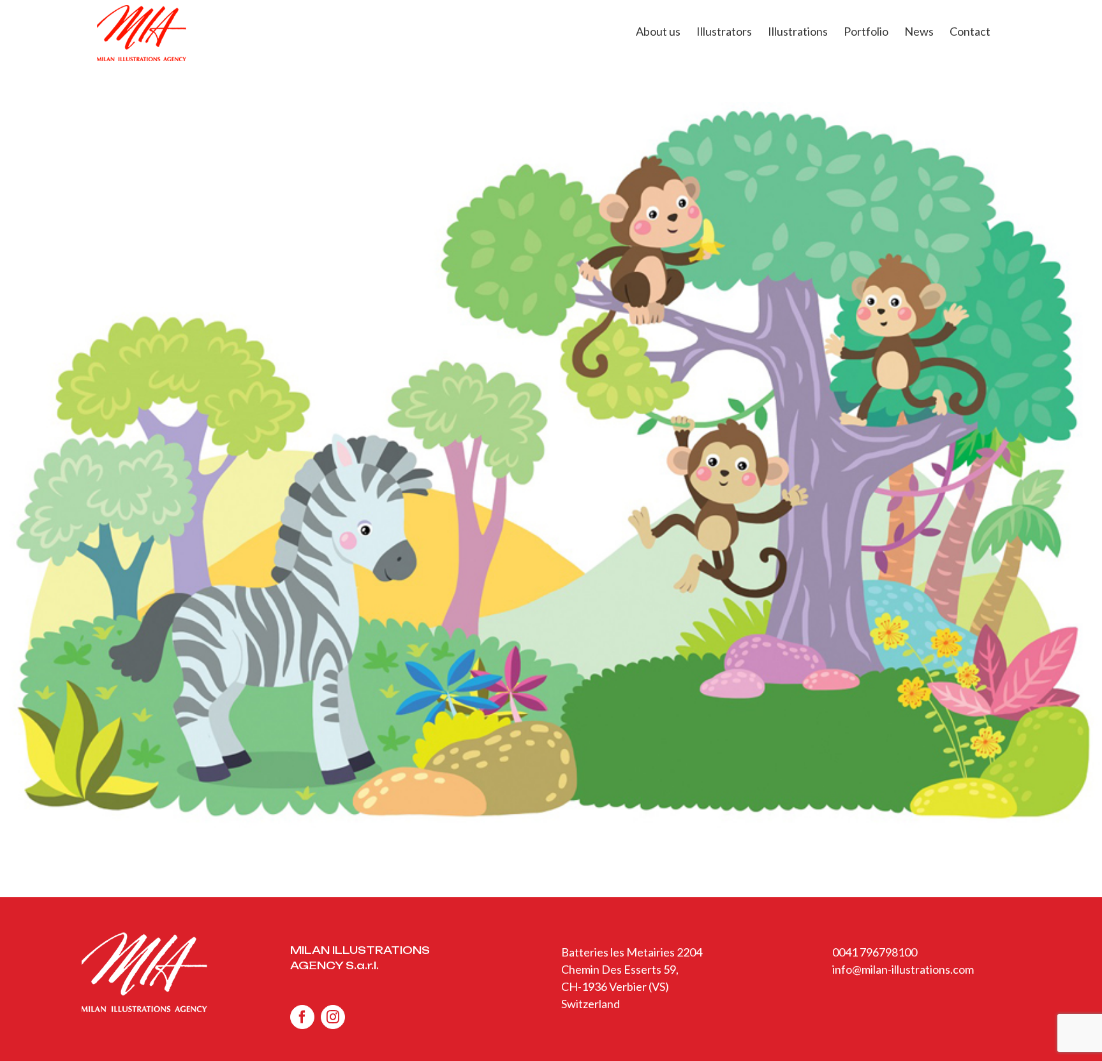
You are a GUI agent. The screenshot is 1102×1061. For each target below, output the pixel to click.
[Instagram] (333, 1017)
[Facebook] (302, 1017)
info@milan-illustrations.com (903, 969)
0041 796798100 (874, 952)
